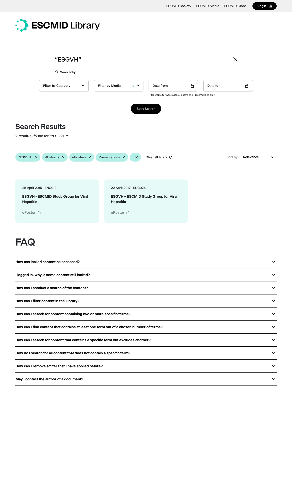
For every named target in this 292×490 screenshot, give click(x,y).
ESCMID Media (207, 6)
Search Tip (68, 72)
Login (262, 6)
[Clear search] (235, 59)
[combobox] (64, 85)
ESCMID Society (178, 6)
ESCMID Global (235, 6)
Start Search (146, 109)
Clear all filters (157, 157)
